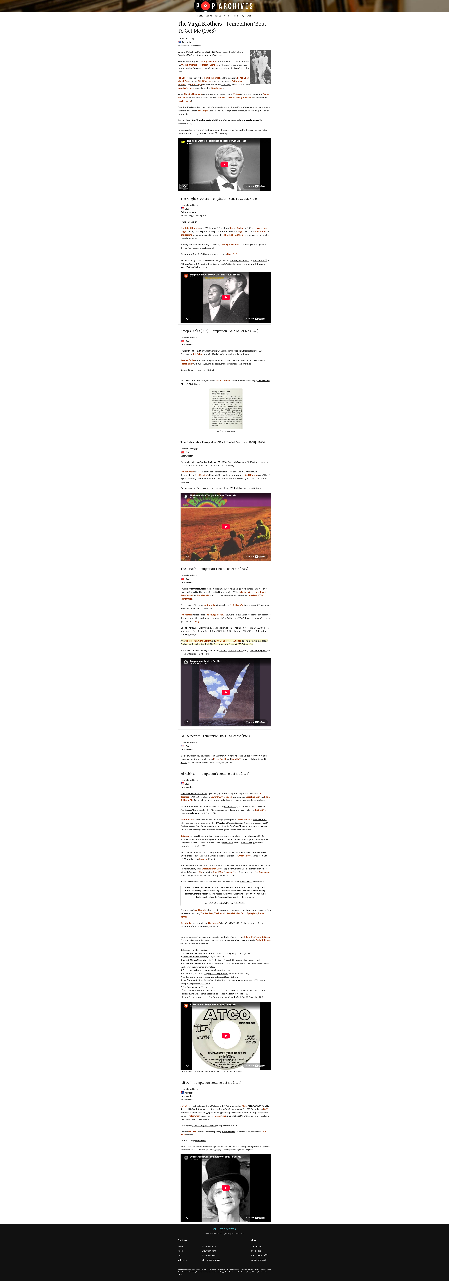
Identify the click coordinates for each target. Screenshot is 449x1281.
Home (180, 1246)
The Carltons (259, 260)
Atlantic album (197, 588)
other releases (202, 55)
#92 (247, 471)
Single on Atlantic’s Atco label (194, 793)
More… (180, 1274)
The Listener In (258, 1255)
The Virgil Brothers (200, 23)
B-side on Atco (187, 755)
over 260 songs (248, 842)
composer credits (210, 970)
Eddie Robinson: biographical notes (199, 953)
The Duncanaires (190, 987)
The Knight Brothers (239, 260)
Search (183, 1260)
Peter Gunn (253, 1106)
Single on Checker (189, 221)
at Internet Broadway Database (208, 977)
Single (191, 350)
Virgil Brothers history (204, 133)
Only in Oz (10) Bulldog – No (241, 644)
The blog (255, 1250)
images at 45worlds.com (236, 993)
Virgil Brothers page (209, 130)
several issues (237, 980)
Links (180, 1255)
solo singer (226, 84)
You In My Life (261, 855)
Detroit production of (229, 839)
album (221, 823)
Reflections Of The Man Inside (253, 852)
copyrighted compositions (216, 973)
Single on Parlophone (187, 52)
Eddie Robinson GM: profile (195, 963)
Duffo (208, 1112)
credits (216, 910)
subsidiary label (241, 350)
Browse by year (209, 1255)
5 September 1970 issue (199, 983)
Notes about (195, 956)
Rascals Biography (258, 650)
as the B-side (200, 813)
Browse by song (209, 1250)
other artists (227, 842)
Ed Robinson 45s (190, 970)
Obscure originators (211, 1260)
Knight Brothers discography (210, 264)
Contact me (256, 1246)
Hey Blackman (250, 836)
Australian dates (228, 1131)
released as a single (258, 826)
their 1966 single (238, 488)
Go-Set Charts (257, 1260)
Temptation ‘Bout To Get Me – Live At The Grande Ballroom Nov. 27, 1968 (224, 462)
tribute (196, 960)
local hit (239, 836)
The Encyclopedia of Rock (231, 650)
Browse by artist (209, 1246)
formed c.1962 (259, 819)
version (188, 475)
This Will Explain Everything (205, 1125)
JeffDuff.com (200, 1140)
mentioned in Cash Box (235, 997)
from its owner (246, 881)
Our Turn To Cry (230, 806)
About (180, 1250)
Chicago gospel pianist (253, 940)
